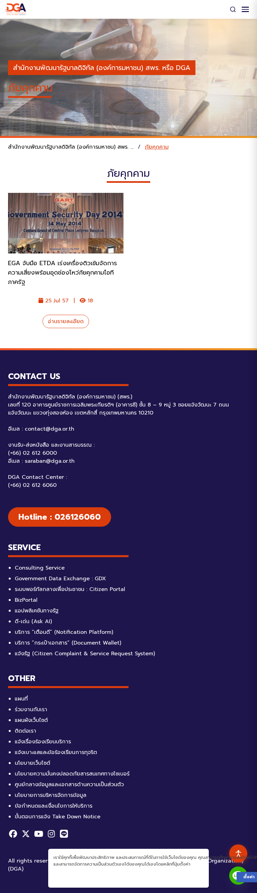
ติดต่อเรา (25, 731)
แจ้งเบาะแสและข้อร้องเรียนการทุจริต (56, 752)
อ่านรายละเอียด (66, 321)
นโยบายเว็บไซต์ (32, 763)
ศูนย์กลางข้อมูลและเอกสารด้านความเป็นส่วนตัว (69, 784)
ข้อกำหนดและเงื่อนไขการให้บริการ (53, 806)
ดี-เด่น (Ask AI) (33, 621)
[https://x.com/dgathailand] (26, 834)
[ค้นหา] (233, 9)
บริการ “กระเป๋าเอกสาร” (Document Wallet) (68, 643)
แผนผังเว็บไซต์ (31, 720)
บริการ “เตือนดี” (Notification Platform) (64, 632)
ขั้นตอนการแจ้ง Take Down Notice (57, 817)
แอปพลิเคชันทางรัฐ (37, 611)
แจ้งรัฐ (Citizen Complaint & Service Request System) (85, 654)
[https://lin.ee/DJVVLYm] (64, 834)
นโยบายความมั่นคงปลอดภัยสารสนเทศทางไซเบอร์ (72, 774)
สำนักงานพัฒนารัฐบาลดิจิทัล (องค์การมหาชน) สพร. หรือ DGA (101, 68)
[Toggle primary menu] (245, 9)
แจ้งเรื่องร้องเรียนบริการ (43, 742)
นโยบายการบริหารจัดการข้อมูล (50, 795)
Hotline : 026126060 (59, 517)
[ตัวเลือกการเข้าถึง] (238, 853)
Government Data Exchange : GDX (60, 579)
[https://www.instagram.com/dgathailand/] (51, 834)
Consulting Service (40, 568)
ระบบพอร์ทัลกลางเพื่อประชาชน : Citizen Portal (70, 589)
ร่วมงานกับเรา (31, 709)
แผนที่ (21, 699)
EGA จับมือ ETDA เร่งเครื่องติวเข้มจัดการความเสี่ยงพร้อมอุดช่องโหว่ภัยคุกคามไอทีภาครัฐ (62, 272)
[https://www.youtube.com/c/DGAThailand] (38, 834)
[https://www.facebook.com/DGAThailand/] (13, 834)
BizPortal (26, 600)
